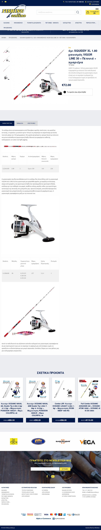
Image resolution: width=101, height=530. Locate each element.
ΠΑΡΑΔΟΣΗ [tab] (20, 123)
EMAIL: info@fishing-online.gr (90, 492)
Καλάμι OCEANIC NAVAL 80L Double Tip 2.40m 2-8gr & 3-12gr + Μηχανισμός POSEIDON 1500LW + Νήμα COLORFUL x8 (11, 408)
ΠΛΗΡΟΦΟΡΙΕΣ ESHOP (48, 487)
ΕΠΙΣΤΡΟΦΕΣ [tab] (31, 123)
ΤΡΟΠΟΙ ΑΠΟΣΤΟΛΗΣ (28, 492)
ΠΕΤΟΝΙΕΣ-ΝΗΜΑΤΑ (7, 496)
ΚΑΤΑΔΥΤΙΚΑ (67, 23)
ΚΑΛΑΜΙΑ (6, 23)
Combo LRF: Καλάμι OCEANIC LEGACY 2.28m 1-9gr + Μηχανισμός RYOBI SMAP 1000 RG (63, 407)
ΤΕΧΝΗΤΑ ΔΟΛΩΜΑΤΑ (34, 23)
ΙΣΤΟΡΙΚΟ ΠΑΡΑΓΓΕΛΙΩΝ (69, 496)
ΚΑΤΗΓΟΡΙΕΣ (5, 487)
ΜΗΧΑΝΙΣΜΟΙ (18, 23)
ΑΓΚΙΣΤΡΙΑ (78, 23)
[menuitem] (6, 22)
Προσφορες (13, 37)
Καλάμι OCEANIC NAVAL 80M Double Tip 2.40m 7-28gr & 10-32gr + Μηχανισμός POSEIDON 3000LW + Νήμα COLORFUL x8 (37, 409)
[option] (13, 441)
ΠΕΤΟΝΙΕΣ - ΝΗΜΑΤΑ (51, 23)
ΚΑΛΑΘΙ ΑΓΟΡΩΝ (67, 490)
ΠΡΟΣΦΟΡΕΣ (8, 28)
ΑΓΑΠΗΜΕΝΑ (65, 494)
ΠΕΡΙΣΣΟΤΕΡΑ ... (91, 23)
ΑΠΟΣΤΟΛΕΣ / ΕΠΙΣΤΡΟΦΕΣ (30, 494)
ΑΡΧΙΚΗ (3, 37)
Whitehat (97, 527)
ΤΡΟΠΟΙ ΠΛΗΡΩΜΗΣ (27, 490)
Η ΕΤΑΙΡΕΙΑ (45, 490)
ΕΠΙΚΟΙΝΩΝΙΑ (46, 494)
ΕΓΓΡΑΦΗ (96, 1)
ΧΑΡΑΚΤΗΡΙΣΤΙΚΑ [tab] (7, 123)
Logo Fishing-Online (13, 12)
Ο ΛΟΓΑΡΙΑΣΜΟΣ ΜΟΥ (68, 492)
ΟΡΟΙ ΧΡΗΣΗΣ (26, 496)
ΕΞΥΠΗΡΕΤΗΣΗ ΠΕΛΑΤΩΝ (29, 487)
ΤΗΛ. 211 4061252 (87, 490)
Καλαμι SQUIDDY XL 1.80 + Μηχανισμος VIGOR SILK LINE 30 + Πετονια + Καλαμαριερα (48, 37)
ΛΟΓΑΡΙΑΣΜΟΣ (66, 487)
